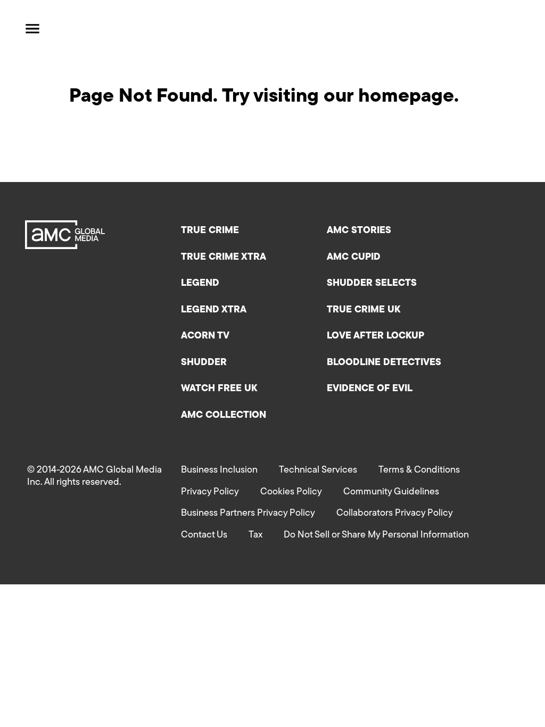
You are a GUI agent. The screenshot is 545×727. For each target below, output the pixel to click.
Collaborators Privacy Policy (394, 513)
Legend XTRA (213, 310)
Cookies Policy (291, 492)
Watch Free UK (219, 389)
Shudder (204, 363)
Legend (200, 283)
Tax (255, 535)
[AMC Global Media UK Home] (82, 29)
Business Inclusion (219, 470)
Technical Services (318, 470)
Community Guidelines (391, 492)
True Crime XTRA (223, 257)
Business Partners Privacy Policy (248, 513)
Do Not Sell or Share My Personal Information (376, 535)
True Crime (210, 231)
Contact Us (204, 535)
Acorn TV (205, 336)
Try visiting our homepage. (340, 96)
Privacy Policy (210, 492)
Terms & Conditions (419, 470)
